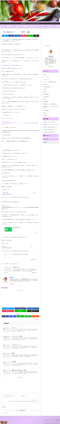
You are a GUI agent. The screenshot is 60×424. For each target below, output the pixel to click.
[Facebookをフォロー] (9, 283)
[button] (58, 45)
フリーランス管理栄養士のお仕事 (50, 81)
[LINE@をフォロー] (11, 283)
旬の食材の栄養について (48, 86)
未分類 (3, 287)
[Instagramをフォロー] (10, 283)
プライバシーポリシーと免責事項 (54, 420)
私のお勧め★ (46, 96)
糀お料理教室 (46, 110)
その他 (45, 74)
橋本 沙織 (11, 277)
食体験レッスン (47, 115)
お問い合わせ (46, 420)
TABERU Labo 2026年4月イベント (50, 132)
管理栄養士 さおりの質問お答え (50, 104)
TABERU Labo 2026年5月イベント (50, 129)
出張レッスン (46, 84)
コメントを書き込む (20, 410)
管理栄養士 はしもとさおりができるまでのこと (50, 107)
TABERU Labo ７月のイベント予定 (51, 124)
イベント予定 (46, 77)
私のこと (7, 287)
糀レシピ (45, 112)
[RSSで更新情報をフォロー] (14, 283)
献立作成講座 (46, 94)
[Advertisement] (20, 297)
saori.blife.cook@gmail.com (7, 194)
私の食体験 (46, 101)
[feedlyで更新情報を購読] (13, 283)
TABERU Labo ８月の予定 (49, 122)
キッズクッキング (47, 79)
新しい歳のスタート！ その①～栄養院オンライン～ (13, 65)
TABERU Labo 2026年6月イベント (51, 127)
